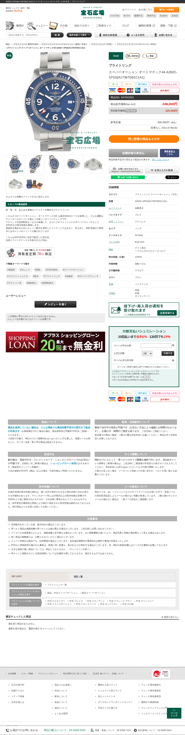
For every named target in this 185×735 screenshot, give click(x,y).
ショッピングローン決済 (63, 463)
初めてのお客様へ (63, 685)
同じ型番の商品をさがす (144, 138)
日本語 (174, 15)
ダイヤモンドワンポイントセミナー (115, 702)
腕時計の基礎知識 (150, 702)
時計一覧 (78, 576)
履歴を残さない (171, 617)
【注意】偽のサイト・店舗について (108, 673)
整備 (111, 284)
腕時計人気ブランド (107, 685)
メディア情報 (17, 696)
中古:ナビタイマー (56, 601)
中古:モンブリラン (109, 604)
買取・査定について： (106, 730)
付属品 (112, 293)
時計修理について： (148, 730)
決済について (61, 690)
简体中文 (151, 15)
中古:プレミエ (76, 601)
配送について (61, 696)
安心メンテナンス (106, 696)
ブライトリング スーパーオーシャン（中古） (157, 194)
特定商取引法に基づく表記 (75, 673)
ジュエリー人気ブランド (110, 690)
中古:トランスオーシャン (59, 604)
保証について (61, 708)
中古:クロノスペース (86, 604)
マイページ (130, 9)
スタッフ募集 (27, 673)
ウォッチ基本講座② (151, 690)
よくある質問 (61, 713)
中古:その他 (128, 604)
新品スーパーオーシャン (94, 593)
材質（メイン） (116, 221)
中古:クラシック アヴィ (120, 601)
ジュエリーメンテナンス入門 (155, 713)
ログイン (35, 319)
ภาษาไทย (114, 15)
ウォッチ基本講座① (151, 685)
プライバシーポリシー (48, 673)
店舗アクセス (17, 690)
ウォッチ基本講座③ (151, 696)
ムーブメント (115, 208)
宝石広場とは (17, 702)
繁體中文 (138, 15)
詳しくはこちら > (160, 159)
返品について (61, 702)
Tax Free (130, 110)
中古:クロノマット (96, 601)
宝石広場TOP (17, 685)
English (163, 15)
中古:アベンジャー (145, 601)
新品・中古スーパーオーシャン (62, 593)
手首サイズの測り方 (107, 708)
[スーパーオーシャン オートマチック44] (15, 164)
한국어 (127, 15)
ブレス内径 (114, 242)
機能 (111, 249)
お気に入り (146, 9)
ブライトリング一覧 (57, 585)
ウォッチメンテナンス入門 (154, 708)
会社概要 (12, 673)
